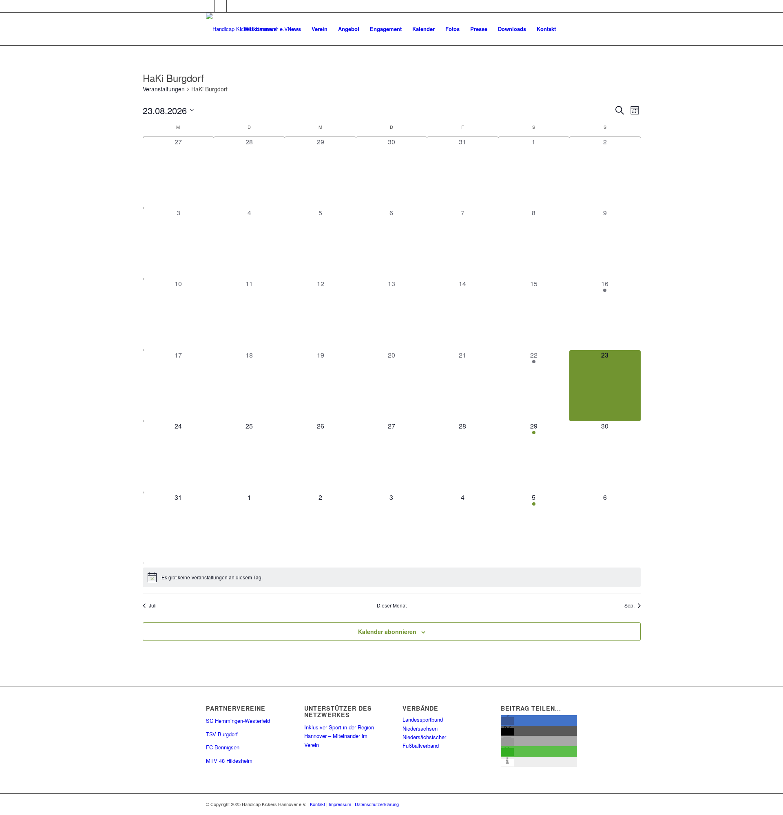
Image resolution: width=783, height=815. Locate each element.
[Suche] (569, 29)
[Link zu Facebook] (208, 6)
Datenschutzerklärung (377, 804)
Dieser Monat (392, 605)
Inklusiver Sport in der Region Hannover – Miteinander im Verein (339, 736)
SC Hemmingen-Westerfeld (238, 720)
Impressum (340, 804)
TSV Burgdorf (222, 734)
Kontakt (317, 804)
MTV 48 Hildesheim (229, 760)
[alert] (392, 577)
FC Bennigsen (222, 747)
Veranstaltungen (164, 89)
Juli (153, 605)
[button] (507, 721)
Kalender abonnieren (387, 631)
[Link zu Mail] (233, 6)
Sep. (629, 605)
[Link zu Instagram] (220, 6)
